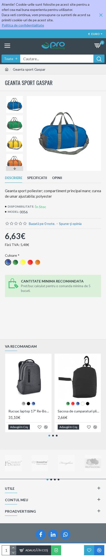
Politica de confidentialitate (23, 25)
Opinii (57, 178)
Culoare (11, 255)
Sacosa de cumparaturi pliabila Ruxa (79, 411)
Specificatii (37, 178)
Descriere (13, 178)
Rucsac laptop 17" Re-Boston (29, 411)
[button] (14, 97)
